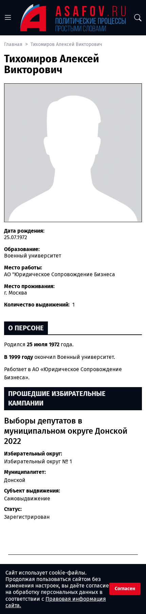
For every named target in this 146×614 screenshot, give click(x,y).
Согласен (125, 589)
